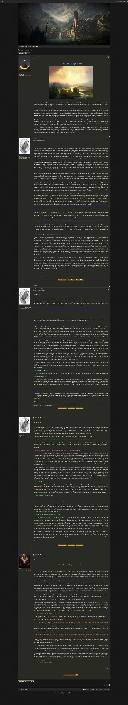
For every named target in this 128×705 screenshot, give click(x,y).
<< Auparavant (37, 144)
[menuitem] (1, 1)
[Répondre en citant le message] (108, 57)
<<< (35, 559)
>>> (107, 668)
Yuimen (20, 72)
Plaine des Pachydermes (25, 50)
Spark (20, 568)
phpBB (60, 692)
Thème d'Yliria (35, 285)
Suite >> (36, 273)
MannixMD (67, 693)
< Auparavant (37, 294)
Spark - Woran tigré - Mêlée (70, 675)
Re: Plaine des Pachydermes (39, 138)
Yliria (20, 155)
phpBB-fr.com (66, 694)
